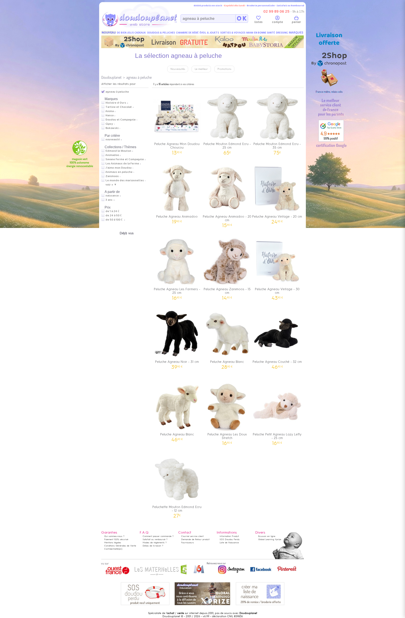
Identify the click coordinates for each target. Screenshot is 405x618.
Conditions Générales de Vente (120, 546)
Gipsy (109, 124)
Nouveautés (177, 69)
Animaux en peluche (118, 172)
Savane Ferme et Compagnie (124, 159)
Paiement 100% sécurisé (116, 539)
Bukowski (112, 128)
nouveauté (112, 139)
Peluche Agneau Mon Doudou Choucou (177, 147)
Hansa (109, 115)
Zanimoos (112, 176)
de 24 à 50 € (114, 215)
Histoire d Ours (115, 102)
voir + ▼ (111, 184)
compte (277, 22)
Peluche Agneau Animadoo (177, 218)
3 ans (108, 200)
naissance (112, 195)
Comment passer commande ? (158, 536)
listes (258, 22)
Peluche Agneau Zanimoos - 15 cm (227, 292)
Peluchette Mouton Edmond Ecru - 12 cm (176, 510)
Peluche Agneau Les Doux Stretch (227, 437)
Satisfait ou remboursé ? (155, 539)
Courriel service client (192, 536)
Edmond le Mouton (118, 151)
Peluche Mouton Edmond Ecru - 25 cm (227, 147)
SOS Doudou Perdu (230, 539)
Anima (109, 111)
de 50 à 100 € (115, 219)
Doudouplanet (111, 77)
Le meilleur (201, 69)
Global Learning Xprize (269, 539)
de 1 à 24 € (113, 211)
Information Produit (229, 536)
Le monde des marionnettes (124, 180)
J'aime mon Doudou (118, 167)
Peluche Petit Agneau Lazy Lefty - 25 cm (277, 437)
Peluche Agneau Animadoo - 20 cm (227, 220)
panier (296, 22)
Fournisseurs (187, 542)
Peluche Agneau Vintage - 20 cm (277, 218)
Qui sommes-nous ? (114, 536)
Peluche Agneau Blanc (227, 363)
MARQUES (296, 32)
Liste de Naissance (229, 542)
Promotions (224, 69)
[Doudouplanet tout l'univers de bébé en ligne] (148, 26)
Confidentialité (111, 549)
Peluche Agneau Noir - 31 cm (177, 363)
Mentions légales (112, 542)
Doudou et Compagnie (120, 119)
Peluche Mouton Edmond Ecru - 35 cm (277, 147)
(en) (120, 549)
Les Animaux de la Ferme (122, 163)
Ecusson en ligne (266, 536)
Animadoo (112, 155)
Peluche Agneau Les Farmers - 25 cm (177, 292)
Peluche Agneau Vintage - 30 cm (277, 292)
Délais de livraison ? (153, 546)
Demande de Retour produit (195, 539)
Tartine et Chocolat (118, 107)
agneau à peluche (139, 77)
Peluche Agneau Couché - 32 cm (277, 363)
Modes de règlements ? (155, 542)
